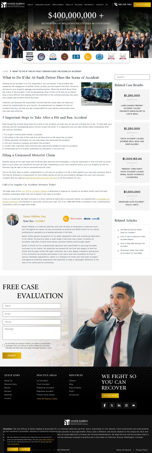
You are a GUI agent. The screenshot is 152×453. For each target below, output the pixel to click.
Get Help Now (142, 4)
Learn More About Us (46, 439)
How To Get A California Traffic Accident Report (132, 238)
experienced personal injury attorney (41, 178)
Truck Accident (43, 384)
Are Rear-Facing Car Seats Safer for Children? (131, 231)
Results (69, 4)
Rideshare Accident (45, 391)
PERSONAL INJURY (42, 4)
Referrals (89, 4)
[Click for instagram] (126, 408)
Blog (71, 384)
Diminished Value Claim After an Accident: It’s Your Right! (132, 252)
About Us (8, 381)
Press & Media (75, 388)
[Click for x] (112, 408)
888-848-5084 (124, 4)
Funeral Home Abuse (46, 395)
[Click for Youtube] (133, 408)
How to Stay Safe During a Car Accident (132, 245)
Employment (58, 4)
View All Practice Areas (47, 399)
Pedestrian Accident (45, 388)
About (30, 4)
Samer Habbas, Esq (34, 216)
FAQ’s (71, 391)
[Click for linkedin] (119, 408)
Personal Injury (10, 384)
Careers (72, 381)
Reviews (79, 4)
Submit (12, 355)
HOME (5, 71)
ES (107, 4)
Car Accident (42, 381)
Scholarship (74, 395)
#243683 (40, 221)
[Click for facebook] (105, 408)
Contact (100, 4)
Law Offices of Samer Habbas (34, 191)
